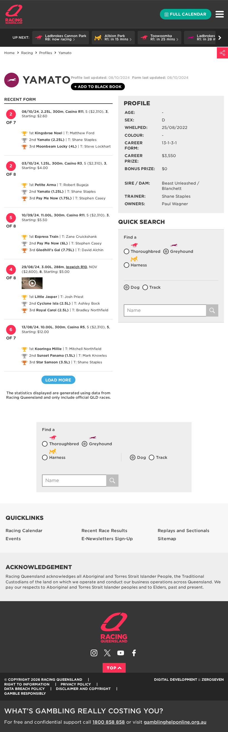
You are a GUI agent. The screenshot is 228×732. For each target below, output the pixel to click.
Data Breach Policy (24, 689)
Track (155, 287)
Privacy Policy (76, 684)
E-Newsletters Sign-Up (107, 538)
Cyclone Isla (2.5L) (54, 303)
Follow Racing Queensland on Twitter (107, 652)
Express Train (46, 236)
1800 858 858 (109, 722)
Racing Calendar (24, 530)
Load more (58, 380)
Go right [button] (219, 37)
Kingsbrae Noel (48, 133)
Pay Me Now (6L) (52, 243)
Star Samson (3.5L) (53, 362)
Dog (135, 287)
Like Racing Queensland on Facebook (134, 652)
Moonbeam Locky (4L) (56, 146)
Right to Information (26, 684)
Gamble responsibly (25, 693)
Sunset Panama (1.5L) (56, 355)
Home (14, 14)
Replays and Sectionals (183, 530)
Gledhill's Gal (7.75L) (55, 250)
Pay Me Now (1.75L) (54, 198)
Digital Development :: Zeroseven (189, 679)
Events (13, 538)
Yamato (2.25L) (51, 140)
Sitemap (167, 538)
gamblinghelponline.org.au (175, 722)
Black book (98, 87)
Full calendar (188, 14)
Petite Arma (45, 185)
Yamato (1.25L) (50, 191)
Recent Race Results (104, 530)
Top (112, 668)
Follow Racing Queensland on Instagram (94, 652)
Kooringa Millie (48, 349)
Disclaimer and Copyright (83, 689)
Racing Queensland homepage (114, 627)
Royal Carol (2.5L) (52, 310)
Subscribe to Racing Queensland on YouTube (120, 652)
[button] (60, 37)
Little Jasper (46, 297)
